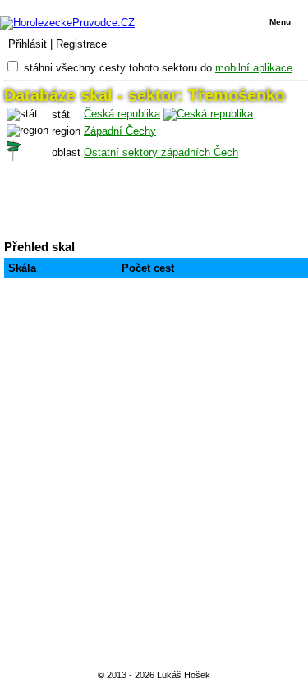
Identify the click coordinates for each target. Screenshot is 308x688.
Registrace (81, 44)
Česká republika (122, 114)
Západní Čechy (120, 131)
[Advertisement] (154, 477)
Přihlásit (27, 44)
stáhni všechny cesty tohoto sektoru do (158, 68)
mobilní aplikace (253, 68)
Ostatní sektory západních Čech (161, 152)
